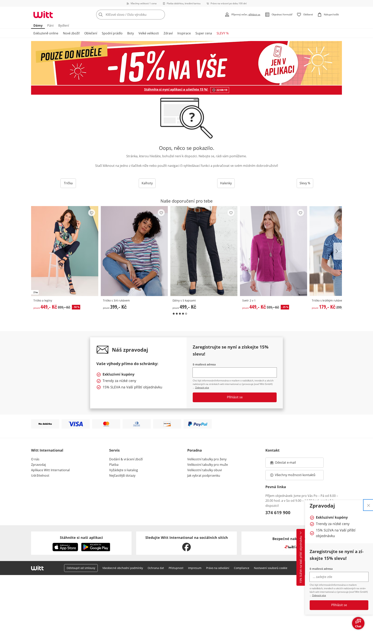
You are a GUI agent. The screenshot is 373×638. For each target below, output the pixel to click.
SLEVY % (223, 33)
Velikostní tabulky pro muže (207, 464)
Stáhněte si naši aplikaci (81, 537)
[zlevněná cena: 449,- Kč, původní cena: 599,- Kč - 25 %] (273, 251)
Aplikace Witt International (50, 470)
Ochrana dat (156, 568)
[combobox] (139, 14)
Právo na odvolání (217, 568)
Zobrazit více (319, 595)
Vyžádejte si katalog (123, 470)
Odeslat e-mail (290, 463)
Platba (114, 464)
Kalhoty (147, 183)
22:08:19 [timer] (221, 90)
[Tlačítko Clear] (160, 14)
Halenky (226, 183)
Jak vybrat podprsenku (203, 475)
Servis (114, 450)
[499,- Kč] (203, 251)
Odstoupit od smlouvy (81, 568)
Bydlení (63, 25)
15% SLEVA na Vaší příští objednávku (300, 559)
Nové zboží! (71, 33)
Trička (68, 183)
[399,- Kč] (134, 251)
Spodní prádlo (112, 33)
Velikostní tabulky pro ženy (207, 459)
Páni (50, 25)
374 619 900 (277, 512)
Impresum (194, 568)
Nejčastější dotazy (122, 475)
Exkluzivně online (45, 33)
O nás (35, 459)
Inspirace (184, 33)
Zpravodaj (38, 464)
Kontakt (272, 450)
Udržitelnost (40, 475)
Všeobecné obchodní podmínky (122, 568)
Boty (130, 33)
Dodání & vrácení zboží (126, 459)
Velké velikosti (149, 33)
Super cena (203, 33)
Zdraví (168, 33)
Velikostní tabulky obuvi (204, 470)
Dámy (38, 25)
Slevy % (305, 183)
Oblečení (90, 33)
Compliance (241, 568)
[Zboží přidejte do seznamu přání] (91, 212)
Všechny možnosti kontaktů (295, 475)
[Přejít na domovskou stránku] (43, 14)
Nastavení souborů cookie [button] (270, 568)
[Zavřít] (368, 505)
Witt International (47, 450)
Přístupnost (176, 568)
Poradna (194, 450)
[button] (337, 251)
